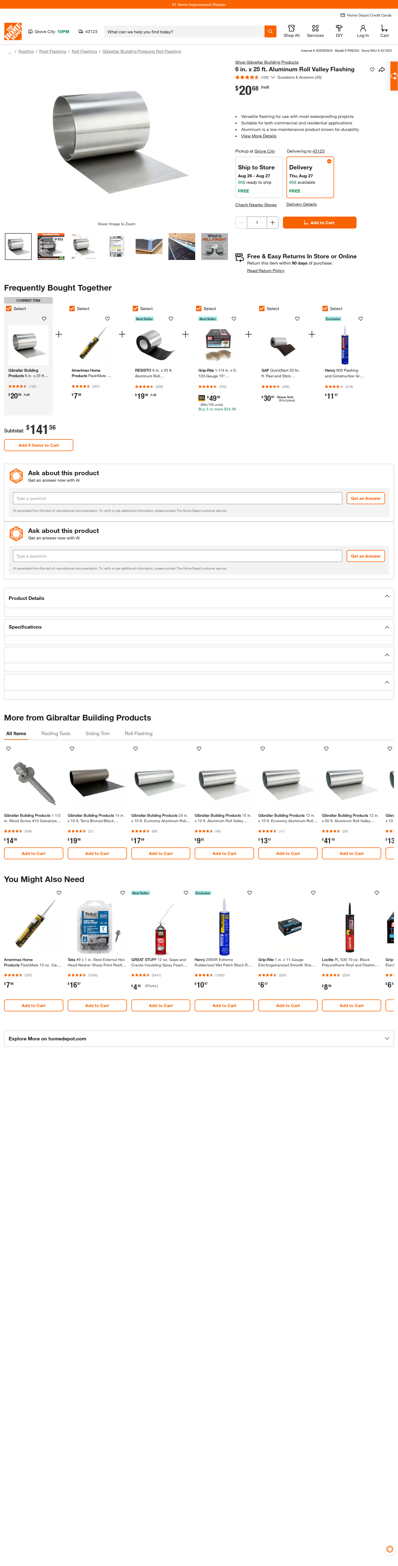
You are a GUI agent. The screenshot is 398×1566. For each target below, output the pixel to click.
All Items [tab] (16, 733)
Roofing (26, 51)
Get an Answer (366, 498)
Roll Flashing (84, 51)
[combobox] (184, 31)
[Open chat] (394, 76)
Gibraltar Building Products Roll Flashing (142, 51)
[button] (199, 598)
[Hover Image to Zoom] (116, 140)
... (10, 52)
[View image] (18, 246)
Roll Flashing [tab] (138, 733)
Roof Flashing (52, 51)
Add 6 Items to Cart (39, 445)
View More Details (258, 135)
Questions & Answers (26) (299, 77)
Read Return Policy (266, 270)
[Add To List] (372, 69)
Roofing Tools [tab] (55, 733)
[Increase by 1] (273, 223)
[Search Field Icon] (270, 31)
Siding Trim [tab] (98, 733)
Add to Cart (322, 222)
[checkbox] (9, 308)
